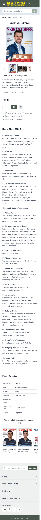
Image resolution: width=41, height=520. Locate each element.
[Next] (35, 69)
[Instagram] (19, 510)
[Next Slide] (35, 443)
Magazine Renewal (23, 449)
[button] (19, 477)
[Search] (34, 11)
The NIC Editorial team (17, 93)
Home (4, 17)
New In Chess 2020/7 (15, 17)
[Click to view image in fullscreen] (19, 44)
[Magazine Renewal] (25, 437)
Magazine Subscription (9, 450)
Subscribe (32, 468)
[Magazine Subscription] (10, 437)
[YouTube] (4, 510)
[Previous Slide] (4, 443)
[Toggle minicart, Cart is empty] (35, 3)
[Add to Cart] (14, 107)
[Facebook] (9, 510)
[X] (14, 510)
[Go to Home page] (17, 3)
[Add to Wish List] (21, 107)
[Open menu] (4, 3)
